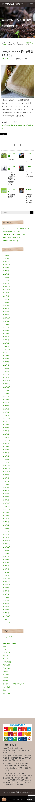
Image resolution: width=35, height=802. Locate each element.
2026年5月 (6, 255)
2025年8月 (6, 271)
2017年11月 (6, 506)
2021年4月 (6, 403)
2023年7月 (6, 327)
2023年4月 (6, 337)
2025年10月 (6, 264)
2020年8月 (6, 424)
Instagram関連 (7, 637)
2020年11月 (6, 418)
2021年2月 (6, 409)
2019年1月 (6, 462)
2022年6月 (6, 365)
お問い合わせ (30, 799)
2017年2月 (6, 534)
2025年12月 (6, 261)
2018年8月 (6, 478)
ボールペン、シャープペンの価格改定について (17, 228)
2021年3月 (6, 406)
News (4, 646)
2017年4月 (6, 528)
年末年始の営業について (10, 241)
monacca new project (9, 643)
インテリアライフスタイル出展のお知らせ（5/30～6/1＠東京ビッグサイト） (11, 178)
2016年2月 (6, 572)
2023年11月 (6, 318)
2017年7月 (6, 519)
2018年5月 (6, 487)
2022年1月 (6, 377)
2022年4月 (6, 368)
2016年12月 (6, 541)
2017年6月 (6, 522)
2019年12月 (6, 437)
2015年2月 (6, 610)
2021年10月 (6, 387)
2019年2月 (6, 459)
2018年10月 (6, 472)
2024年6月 (6, 302)
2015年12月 (6, 578)
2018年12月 (6, 465)
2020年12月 (6, 415)
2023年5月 (6, 333)
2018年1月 (6, 500)
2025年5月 (6, 274)
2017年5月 (6, 525)
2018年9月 (6, 475)
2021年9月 (6, 390)
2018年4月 (6, 490)
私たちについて (21, 799)
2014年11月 (6, 619)
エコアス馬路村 (15, 792)
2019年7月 (6, 443)
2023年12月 (6, 315)
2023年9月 (6, 321)
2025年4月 (6, 277)
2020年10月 (6, 421)
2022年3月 (6, 371)
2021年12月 (6, 381)
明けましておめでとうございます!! (29, 174)
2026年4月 (6, 258)
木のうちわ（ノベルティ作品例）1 (13, 684)
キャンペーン (7, 659)
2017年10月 (6, 509)
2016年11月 (6, 544)
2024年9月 (6, 296)
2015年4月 (6, 603)
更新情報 (5, 680)
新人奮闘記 (6, 674)
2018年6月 (6, 484)
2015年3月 (6, 606)
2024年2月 (6, 308)
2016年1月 (6, 575)
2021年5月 (6, 399)
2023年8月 (6, 324)
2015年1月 (6, 613)
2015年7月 (6, 594)
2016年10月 (6, 547)
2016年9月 (6, 550)
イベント (5, 655)
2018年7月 (6, 481)
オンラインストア (11, 799)
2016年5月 (6, 563)
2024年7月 (6, 299)
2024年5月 (6, 305)
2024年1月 (6, 312)
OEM (4, 649)
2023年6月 (6, 330)
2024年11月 (6, 290)
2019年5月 (6, 450)
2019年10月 (6, 440)
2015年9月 (6, 588)
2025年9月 (6, 268)
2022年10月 (6, 352)
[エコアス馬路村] (12, 4)
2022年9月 (6, 355)
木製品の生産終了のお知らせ (12, 231)
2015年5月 (6, 600)
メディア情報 (7, 662)
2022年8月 (6, 359)
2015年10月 (6, 584)
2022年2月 (6, 374)
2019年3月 (6, 456)
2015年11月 (6, 581)
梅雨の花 (11, 159)
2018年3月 (6, 493)
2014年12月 (6, 616)
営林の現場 (6, 668)
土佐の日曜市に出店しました (12, 237)
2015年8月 (6, 591)
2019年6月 (6, 446)
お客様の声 (6, 652)
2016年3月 (6, 569)
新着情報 (28, 43)
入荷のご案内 (7, 665)
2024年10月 (6, 293)
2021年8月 (6, 393)
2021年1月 (6, 412)
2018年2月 (6, 497)
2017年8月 (6, 515)
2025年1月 (6, 283)
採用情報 (5, 671)
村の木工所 (24, 59)
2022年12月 (6, 346)
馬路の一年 (6, 693)
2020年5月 (6, 428)
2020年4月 (6, 431)
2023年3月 (6, 340)
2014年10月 (6, 622)
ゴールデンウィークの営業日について (14, 234)
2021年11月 (6, 384)
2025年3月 (6, 280)
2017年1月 (6, 537)
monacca (22, 43)
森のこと (5, 690)
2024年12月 (6, 286)
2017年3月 (6, 531)
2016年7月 (6, 556)
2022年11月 (6, 349)
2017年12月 (6, 503)
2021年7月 (6, 396)
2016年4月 (6, 566)
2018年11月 (6, 468)
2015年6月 (6, 597)
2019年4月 (6, 453)
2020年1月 (6, 434)
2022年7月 (6, 362)
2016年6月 (6, 559)
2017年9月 (6, 512)
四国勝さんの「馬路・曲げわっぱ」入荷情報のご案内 (29, 198)
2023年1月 (6, 343)
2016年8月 (6, 553)
